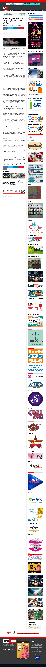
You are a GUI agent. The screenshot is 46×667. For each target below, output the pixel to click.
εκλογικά (37, 646)
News (28, 10)
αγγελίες (38, 644)
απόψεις (33, 645)
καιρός (39, 646)
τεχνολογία (40, 651)
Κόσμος (39, 643)
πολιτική (41, 650)
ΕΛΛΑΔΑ (36, 643)
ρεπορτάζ (37, 651)
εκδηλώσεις (33, 646)
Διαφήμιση (12, 0)
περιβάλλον (33, 650)
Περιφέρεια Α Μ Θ (34, 644)
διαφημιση (40, 645)
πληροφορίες (37, 650)
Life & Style (33, 643)
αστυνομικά (36, 645)
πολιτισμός (33, 651)
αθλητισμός (41, 644)
